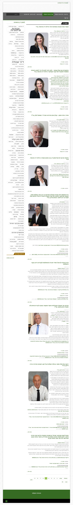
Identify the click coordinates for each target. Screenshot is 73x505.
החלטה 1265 (13, 73)
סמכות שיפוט (21, 175)
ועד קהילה (14, 109)
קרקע (15, 216)
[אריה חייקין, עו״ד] (38, 386)
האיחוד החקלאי (61, 268)
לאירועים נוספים (10, 257)
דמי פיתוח (21, 64)
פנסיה (12, 207)
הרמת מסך (21, 98)
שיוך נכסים (21, 230)
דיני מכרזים (21, 59)
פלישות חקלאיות (20, 207)
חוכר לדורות (13, 123)
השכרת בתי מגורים (19, 100)
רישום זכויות (21, 221)
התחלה (65, 478)
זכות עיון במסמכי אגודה (18, 118)
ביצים (13, 50)
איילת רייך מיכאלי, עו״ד (59, 31)
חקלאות (11, 134)
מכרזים (14, 152)
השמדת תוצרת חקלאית (18, 102)
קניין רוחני (21, 216)
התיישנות (14, 105)
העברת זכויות (21, 89)
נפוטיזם (12, 166)
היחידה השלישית (16, 77)
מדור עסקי (13, 146)
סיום (31, 479)
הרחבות (11, 96)
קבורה (14, 209)
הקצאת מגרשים (19, 96)
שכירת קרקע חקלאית (19, 237)
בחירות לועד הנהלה (19, 46)
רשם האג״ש (21, 225)
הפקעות (21, 91)
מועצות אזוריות (20, 148)
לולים (22, 143)
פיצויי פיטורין (21, 200)
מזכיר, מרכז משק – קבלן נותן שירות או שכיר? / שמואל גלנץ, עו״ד (50, 115)
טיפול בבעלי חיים (20, 137)
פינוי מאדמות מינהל (19, 191)
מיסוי (13, 148)
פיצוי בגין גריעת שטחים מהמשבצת (16, 193)
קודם (61, 478)
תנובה (11, 246)
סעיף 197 (21, 180)
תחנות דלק (21, 241)
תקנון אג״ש (21, 248)
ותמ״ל (14, 112)
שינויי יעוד (21, 234)
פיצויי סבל (13, 198)
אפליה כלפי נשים (20, 39)
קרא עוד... (29, 66)
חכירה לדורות (15, 130)
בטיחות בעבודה (20, 48)
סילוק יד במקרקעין (19, 171)
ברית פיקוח (21, 55)
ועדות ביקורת (21, 107)
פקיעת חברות (21, 209)
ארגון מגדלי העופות (19, 41)
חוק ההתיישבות (20, 125)
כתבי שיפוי (11, 141)
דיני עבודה (62, 64)
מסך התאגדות (13, 155)
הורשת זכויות (21, 68)
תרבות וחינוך (13, 248)
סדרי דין (16, 168)
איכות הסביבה (20, 34)
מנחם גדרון (62, 202)
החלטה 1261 (21, 73)
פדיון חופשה (21, 189)
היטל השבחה (20, 80)
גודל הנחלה (13, 55)
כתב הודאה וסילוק (20, 141)
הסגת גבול (12, 80)
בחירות (10, 43)
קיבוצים (16, 212)
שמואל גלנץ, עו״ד (61, 119)
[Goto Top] (6, 501)
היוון (23, 77)
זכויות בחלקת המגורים (18, 114)
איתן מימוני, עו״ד (61, 311)
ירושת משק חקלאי (60, 424)
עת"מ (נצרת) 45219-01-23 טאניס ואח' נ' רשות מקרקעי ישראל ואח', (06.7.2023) (50, 254)
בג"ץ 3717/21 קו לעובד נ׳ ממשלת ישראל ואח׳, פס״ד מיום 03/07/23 (52, 299)
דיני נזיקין (14, 59)
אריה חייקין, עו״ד (61, 369)
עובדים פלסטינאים (19, 182)
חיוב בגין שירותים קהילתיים (17, 127)
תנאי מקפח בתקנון (19, 246)
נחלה (17, 166)
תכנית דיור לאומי (20, 243)
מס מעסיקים (21, 157)
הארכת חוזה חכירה (19, 66)
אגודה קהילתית (12, 26)
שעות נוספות (20, 239)
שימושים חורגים (18, 232)
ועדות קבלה (62, 251)
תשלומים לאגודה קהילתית (18, 250)
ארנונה (11, 41)
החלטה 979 (21, 71)
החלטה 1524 (21, 75)
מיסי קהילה (10, 150)
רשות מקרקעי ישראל (54, 463)
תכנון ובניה (13, 241)
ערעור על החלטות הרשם (18, 187)
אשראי (22, 43)
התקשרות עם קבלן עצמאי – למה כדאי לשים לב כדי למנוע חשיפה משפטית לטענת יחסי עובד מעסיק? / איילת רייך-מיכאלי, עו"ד (50, 71)
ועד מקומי (21, 109)
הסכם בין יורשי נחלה (19, 84)
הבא (66, 481)
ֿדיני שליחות (21, 26)
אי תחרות (13, 34)
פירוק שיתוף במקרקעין (19, 205)
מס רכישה (13, 157)
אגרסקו (22, 32)
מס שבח (22, 159)
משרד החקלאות (13, 164)
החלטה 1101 (13, 71)
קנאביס (22, 214)
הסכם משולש (21, 87)
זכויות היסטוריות (20, 116)
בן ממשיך (13, 53)
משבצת (13, 162)
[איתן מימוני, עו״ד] (38, 323)
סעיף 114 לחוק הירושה (18, 177)
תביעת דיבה (12, 239)
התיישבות (21, 105)
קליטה (10, 212)
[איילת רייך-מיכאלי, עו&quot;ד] (38, 42)
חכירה (22, 130)
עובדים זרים (14, 180)
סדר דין (22, 168)
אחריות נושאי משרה (13, 32)
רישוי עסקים (13, 218)
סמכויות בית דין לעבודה (18, 173)
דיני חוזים (17, 57)
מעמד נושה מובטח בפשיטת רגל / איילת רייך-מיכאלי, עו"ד (52, 26)
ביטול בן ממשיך (20, 50)
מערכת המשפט (14, 159)
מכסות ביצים (21, 152)
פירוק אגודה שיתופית (19, 203)
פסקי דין (62, 61)
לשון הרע (16, 143)
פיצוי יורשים (21, 198)
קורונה (22, 212)
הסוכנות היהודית (20, 82)
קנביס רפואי (15, 214)
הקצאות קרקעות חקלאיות (18, 93)
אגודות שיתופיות (61, 352)
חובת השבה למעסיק (19, 121)
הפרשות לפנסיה (13, 91)
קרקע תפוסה (21, 218)
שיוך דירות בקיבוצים (18, 228)
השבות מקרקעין (13, 98)
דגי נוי (22, 57)
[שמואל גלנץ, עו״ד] (38, 134)
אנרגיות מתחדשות (20, 37)
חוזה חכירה (62, 463)
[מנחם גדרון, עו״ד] (38, 214)
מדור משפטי (21, 146)
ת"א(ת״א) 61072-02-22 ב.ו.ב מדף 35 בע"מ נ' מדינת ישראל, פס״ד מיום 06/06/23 (49, 466)
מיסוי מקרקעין (20, 150)
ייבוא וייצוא (11, 137)
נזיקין (22, 166)
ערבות (17, 184)
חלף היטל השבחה (20, 134)
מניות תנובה (21, 155)
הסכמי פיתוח (12, 87)
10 (62, 481)
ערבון (22, 184)
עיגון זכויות (10, 182)
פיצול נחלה (13, 200)
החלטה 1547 (13, 75)
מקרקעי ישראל (20, 162)
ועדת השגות (21, 112)
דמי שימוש (14, 64)
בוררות (16, 43)
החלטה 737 (13, 68)
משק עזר (22, 164)
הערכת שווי (12, 89)
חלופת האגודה (20, 132)
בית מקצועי (21, 52)
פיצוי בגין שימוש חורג (19, 196)
